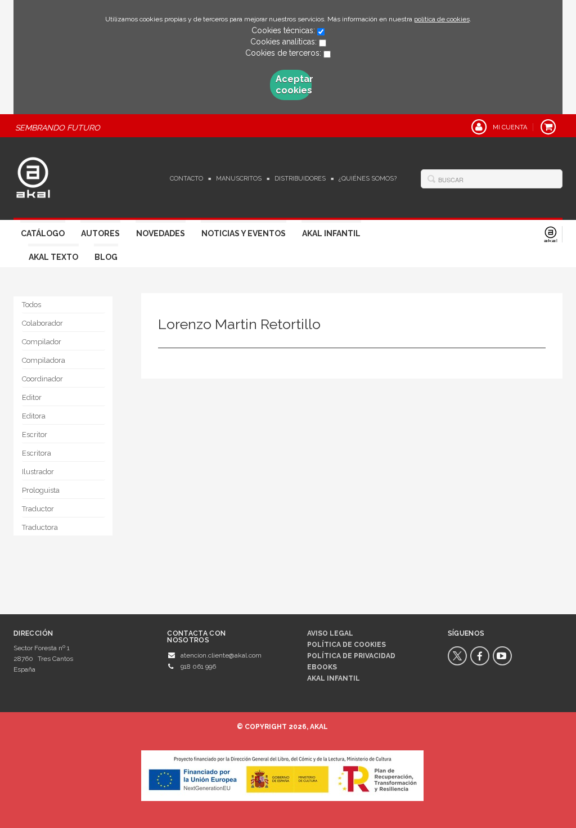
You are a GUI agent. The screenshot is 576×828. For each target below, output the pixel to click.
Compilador (41, 342)
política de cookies (442, 19)
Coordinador (42, 379)
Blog (106, 257)
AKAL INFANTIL (333, 678)
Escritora (36, 453)
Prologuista (41, 490)
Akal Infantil (331, 233)
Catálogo (43, 233)
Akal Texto (53, 257)
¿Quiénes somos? (368, 178)
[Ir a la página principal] (33, 176)
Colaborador (42, 323)
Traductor (38, 509)
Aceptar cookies (294, 85)
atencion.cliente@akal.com (221, 655)
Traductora (40, 527)
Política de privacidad (351, 656)
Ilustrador (38, 471)
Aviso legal (330, 633)
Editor (32, 397)
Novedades (160, 233)
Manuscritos (239, 178)
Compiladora (43, 360)
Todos (31, 304)
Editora (34, 416)
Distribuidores (300, 178)
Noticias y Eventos (243, 233)
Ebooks (322, 667)
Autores (100, 233)
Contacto (186, 178)
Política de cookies (346, 645)
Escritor (34, 434)
